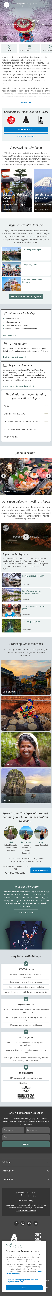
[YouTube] (29, 1223)
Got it (24, 1288)
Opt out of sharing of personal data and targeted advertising (22, 1280)
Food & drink (11, 437)
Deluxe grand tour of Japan (15, 196)
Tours (9, 51)
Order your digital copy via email (17, 386)
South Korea (9, 691)
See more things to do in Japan (26, 296)
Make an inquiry (26, 129)
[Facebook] (16, 1223)
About (7, 406)
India (5, 728)
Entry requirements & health (20, 429)
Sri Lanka (7, 764)
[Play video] (26, 537)
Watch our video (10, 335)
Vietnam (7, 800)
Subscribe (26, 1144)
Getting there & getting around (22, 421)
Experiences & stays (14, 413)
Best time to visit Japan (13, 357)
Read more (26, 102)
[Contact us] (6, 5)
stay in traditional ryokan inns (23, 96)
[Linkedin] (35, 1223)
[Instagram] (22, 1223)
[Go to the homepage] (27, 4)
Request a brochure (26, 136)
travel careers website (26, 1210)
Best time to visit (29, 51)
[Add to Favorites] (5, 38)
